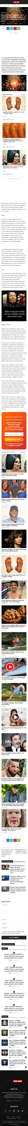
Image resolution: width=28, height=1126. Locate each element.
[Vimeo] (14, 1111)
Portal (10, 960)
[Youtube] (22, 1111)
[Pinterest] (15, 28)
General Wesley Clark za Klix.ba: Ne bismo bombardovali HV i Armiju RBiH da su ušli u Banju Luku (17, 869)
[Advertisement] (14, 44)
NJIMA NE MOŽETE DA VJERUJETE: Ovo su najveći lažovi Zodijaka (20, 851)
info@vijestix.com (17, 1100)
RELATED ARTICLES (7, 861)
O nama (12, 1116)
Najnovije (7, 5)
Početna (7, 1116)
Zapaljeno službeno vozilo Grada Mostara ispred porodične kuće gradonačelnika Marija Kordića (18, 880)
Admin (3, 23)
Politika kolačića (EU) (11, 1118)
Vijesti (7, 12)
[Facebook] (8, 28)
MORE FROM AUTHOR (19, 861)
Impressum (18, 1116)
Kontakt (19, 1118)
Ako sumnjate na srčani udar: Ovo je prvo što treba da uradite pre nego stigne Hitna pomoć (8, 853)
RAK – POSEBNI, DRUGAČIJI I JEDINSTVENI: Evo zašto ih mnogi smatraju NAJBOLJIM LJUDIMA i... (14, 982)
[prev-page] (3, 896)
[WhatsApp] (18, 28)
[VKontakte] (18, 1111)
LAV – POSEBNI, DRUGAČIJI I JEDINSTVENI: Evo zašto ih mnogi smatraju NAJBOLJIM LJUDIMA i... (14, 969)
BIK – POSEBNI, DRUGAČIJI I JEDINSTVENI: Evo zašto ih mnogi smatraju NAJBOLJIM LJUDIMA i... (14, 1008)
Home (2, 5)
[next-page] (5, 896)
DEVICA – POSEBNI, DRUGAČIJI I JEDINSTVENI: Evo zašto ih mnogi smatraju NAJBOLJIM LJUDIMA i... (14, 956)
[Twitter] (11, 28)
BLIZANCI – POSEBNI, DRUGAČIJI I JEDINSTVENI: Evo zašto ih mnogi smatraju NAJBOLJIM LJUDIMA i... (14, 995)
